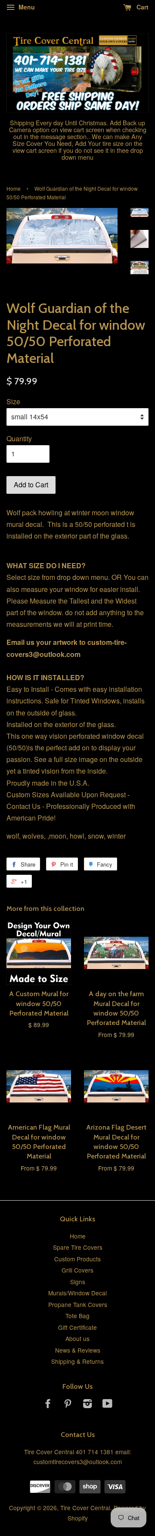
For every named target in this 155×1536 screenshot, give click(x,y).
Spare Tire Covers (77, 1247)
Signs (77, 1281)
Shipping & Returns (77, 1361)
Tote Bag (77, 1315)
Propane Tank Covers (77, 1304)
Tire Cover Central (85, 1507)
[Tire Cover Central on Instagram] (87, 1404)
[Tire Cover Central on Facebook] (48, 1404)
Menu (26, 7)
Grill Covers (77, 1270)
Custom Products (77, 1258)
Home (13, 188)
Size (13, 401)
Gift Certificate (77, 1327)
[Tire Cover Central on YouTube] (107, 1404)
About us (77, 1338)
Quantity (19, 438)
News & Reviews (77, 1350)
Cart (142, 7)
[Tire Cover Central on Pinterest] (67, 1404)
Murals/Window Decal (77, 1292)
